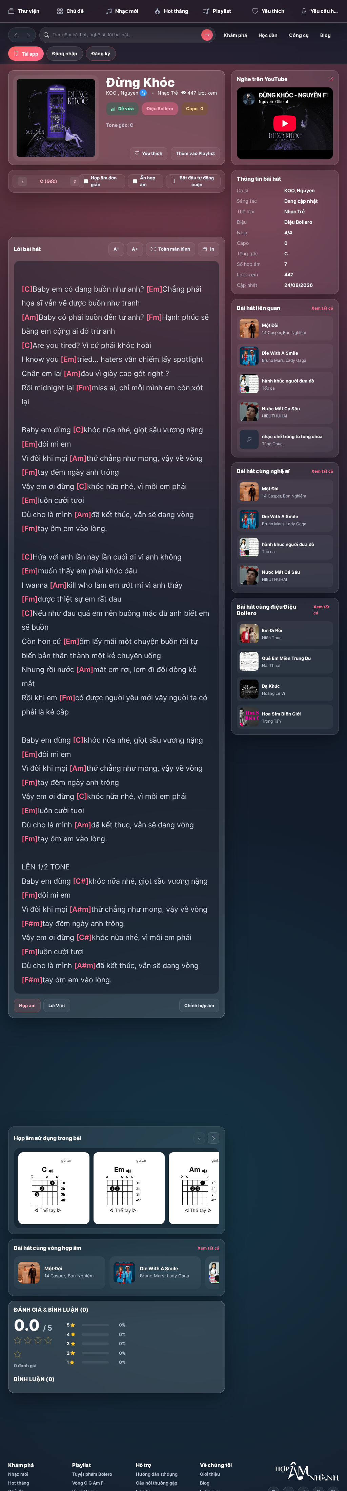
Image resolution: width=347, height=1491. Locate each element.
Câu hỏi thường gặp (156, 1483)
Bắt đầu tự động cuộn (197, 181)
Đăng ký (100, 53)
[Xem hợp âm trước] (199, 1138)
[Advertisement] (131, 214)
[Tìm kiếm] (207, 35)
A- (116, 249)
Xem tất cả (208, 1248)
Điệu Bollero (298, 222)
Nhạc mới (18, 1474)
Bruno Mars (152, 1275)
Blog (325, 35)
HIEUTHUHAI (274, 415)
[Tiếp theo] (28, 35)
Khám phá (235, 35)
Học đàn (268, 35)
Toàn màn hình (174, 249)
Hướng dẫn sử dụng (157, 1474)
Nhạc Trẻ (168, 93)
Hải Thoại (271, 665)
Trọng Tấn (271, 721)
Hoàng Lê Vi (273, 693)
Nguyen (129, 93)
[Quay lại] (15, 35)
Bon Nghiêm (81, 1275)
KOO (111, 93)
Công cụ (299, 35)
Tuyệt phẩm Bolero (92, 1474)
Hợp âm (27, 1005)
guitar (66, 1160)
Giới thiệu (210, 1474)
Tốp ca (268, 388)
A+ (135, 249)
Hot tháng (18, 1483)
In (212, 249)
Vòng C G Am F (88, 1483)
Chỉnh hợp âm (199, 1005)
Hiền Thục (272, 637)
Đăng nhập (64, 53)
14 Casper (54, 1275)
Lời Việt (56, 1005)
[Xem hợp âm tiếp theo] (213, 1138)
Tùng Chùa (272, 443)
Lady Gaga (178, 1275)
